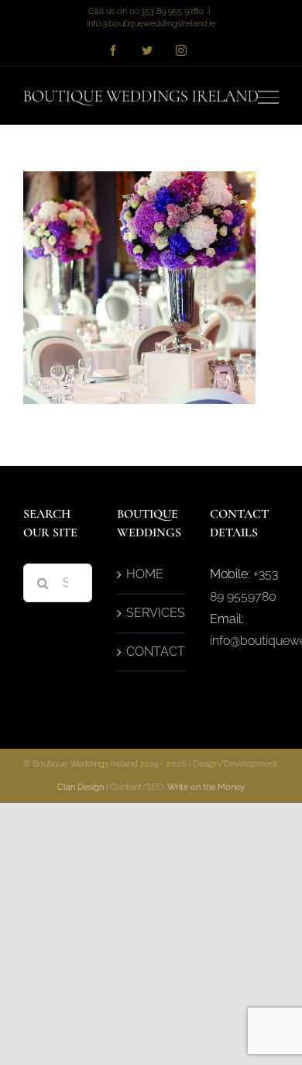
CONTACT (152, 651)
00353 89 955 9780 (166, 11)
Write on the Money (206, 787)
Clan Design (80, 787)
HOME (144, 574)
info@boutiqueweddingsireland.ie (151, 24)
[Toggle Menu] (269, 97)
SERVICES (152, 612)
